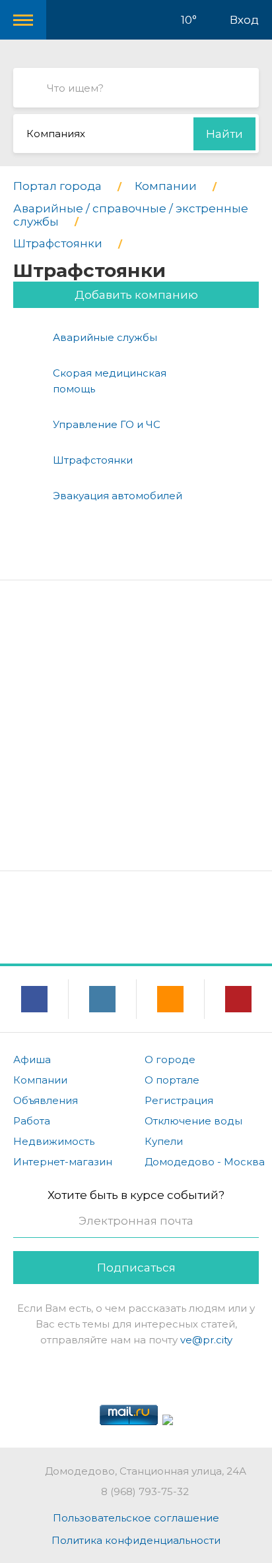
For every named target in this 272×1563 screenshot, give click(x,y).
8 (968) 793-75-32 (145, 1491)
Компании (40, 1080)
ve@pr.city (206, 1339)
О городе (170, 1059)
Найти (224, 133)
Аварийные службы (105, 337)
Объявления (45, 1100)
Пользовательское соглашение (136, 1518)
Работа (31, 1121)
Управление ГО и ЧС (106, 424)
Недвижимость (53, 1141)
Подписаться (136, 1267)
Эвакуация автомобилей (117, 495)
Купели (164, 1141)
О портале (172, 1080)
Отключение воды (193, 1121)
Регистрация (179, 1100)
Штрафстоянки (93, 460)
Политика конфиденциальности (136, 1540)
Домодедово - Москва (205, 1161)
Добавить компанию (136, 294)
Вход (244, 19)
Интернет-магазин (62, 1161)
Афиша (32, 1059)
